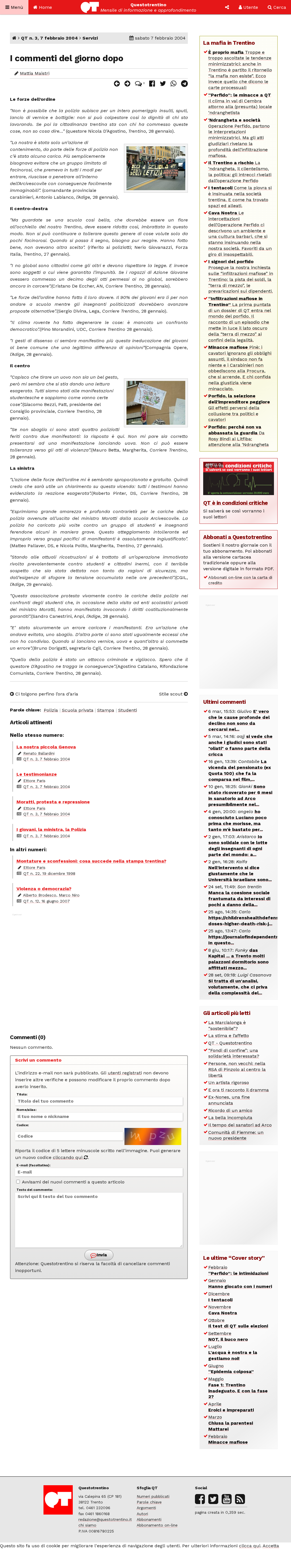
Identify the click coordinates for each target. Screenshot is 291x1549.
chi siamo (87, 1525)
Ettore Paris (34, 780)
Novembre (222, 1310)
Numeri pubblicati (153, 1496)
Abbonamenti (149, 1519)
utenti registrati (125, 1073)
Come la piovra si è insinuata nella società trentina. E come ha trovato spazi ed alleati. (240, 196)
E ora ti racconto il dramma (238, 1090)
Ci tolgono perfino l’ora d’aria (46, 694)
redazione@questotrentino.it (105, 1519)
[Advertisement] (99, 970)
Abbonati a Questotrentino (237, 537)
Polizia (51, 710)
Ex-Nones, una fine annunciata (229, 1100)
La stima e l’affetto (228, 1035)
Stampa (105, 710)
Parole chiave (149, 1502)
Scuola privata (77, 710)
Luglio (232, 1352)
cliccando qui (68, 1157)
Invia (101, 1254)
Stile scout (171, 694)
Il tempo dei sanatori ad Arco (240, 1125)
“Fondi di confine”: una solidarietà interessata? (233, 1053)
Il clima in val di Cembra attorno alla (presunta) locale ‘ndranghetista (240, 103)
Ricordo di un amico (230, 1110)
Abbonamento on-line (157, 1525)
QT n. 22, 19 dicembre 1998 (49, 873)
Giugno (231, 1368)
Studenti (127, 710)
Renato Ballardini (39, 753)
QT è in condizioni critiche (235, 503)
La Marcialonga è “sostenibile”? (227, 1025)
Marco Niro (69, 895)
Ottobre (238, 1323)
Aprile (231, 1407)
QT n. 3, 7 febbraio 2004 (49, 38)
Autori (142, 1513)
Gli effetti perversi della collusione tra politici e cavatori (239, 407)
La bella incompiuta (230, 1117)
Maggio (238, 1387)
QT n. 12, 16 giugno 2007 (46, 901)
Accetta (271, 1545)
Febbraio (238, 1270)
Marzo (230, 1423)
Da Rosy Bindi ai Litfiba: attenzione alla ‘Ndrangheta (238, 435)
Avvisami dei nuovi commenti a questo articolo (72, 1182)
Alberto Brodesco (39, 895)
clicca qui (249, 1545)
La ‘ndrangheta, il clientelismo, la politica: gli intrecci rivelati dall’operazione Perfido (239, 171)
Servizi (90, 38)
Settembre (228, 1336)
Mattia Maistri (34, 73)
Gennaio (240, 1283)
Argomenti (146, 1507)
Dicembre (220, 1296)
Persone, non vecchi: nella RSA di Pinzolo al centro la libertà (237, 1069)
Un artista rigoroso (228, 1082)
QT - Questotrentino (230, 1043)
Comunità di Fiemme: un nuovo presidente (235, 1135)
